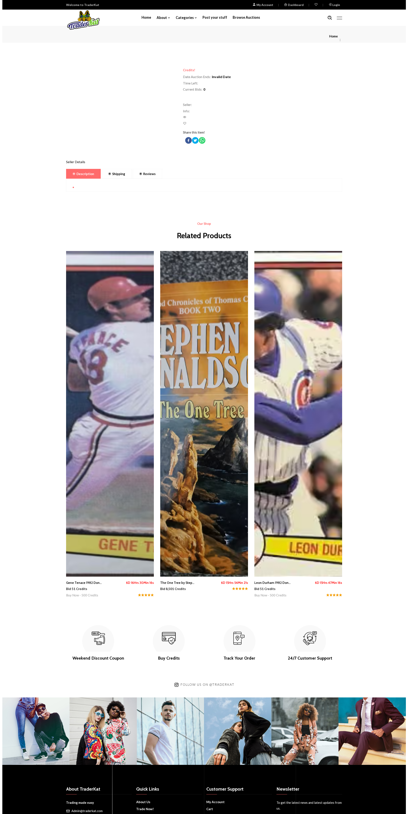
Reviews (149, 174)
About (162, 18)
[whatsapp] (202, 140)
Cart (209, 809)
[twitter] (195, 140)
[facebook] (188, 140)
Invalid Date (221, 77)
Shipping (118, 174)
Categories (185, 18)
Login (336, 5)
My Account (264, 5)
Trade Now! (145, 809)
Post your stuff (215, 17)
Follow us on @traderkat (207, 684)
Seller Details (75, 162)
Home (146, 17)
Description (85, 174)
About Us (143, 802)
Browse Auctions (246, 17)
